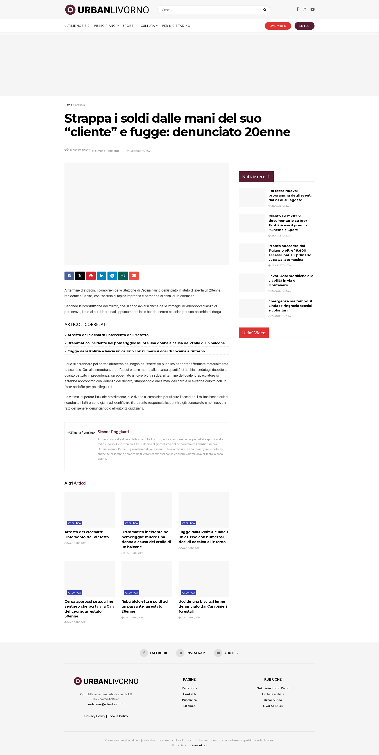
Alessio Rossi (199, 745)
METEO (304, 25)
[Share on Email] (134, 276)
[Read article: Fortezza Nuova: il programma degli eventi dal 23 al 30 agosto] (252, 197)
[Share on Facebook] (69, 276)
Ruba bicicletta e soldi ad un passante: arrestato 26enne (145, 606)
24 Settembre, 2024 (139, 150)
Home (68, 104)
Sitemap (189, 706)
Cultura (148, 25)
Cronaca (80, 104)
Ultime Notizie (76, 25)
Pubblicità (189, 700)
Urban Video (273, 700)
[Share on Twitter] (80, 276)
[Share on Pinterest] (91, 276)
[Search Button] (265, 9)
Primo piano (105, 25)
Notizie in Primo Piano (273, 688)
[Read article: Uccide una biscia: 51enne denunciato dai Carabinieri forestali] (204, 579)
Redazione (189, 688)
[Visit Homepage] (107, 9)
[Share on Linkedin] (101, 276)
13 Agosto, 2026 (133, 617)
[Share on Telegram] (112, 276)
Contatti (189, 694)
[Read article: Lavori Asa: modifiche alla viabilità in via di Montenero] (252, 283)
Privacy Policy (94, 716)
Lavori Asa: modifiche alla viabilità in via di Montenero (290, 280)
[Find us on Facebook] (297, 9)
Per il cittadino (176, 25)
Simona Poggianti (107, 150)
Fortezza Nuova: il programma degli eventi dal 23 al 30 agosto (289, 195)
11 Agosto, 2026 (190, 617)
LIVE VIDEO (278, 25)
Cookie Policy (118, 716)
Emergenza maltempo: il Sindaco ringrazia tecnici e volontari (290, 305)
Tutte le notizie (272, 694)
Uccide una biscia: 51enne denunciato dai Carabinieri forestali (203, 606)
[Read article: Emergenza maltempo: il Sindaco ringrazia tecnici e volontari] (252, 308)
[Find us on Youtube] (313, 9)
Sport (128, 25)
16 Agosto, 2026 (76, 543)
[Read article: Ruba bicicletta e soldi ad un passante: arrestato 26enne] (147, 579)
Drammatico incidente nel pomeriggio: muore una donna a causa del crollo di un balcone (146, 343)
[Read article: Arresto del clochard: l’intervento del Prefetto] (89, 510)
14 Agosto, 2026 (133, 552)
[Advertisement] (189, 65)
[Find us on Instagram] (304, 9)
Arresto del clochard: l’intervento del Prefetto (108, 335)
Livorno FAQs (273, 706)
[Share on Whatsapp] (123, 276)
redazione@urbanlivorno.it (106, 704)
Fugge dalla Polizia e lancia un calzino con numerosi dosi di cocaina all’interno (136, 351)
